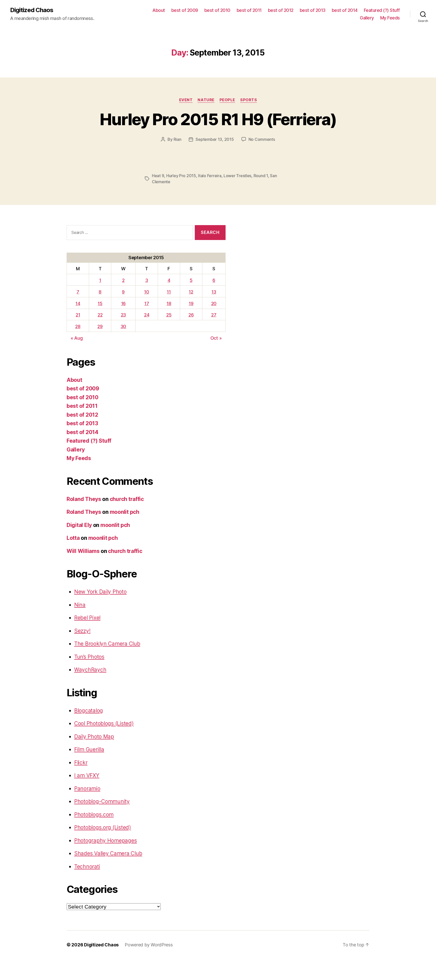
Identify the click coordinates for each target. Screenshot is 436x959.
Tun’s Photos (89, 657)
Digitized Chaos (31, 10)
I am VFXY (86, 775)
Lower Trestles (237, 175)
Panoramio (87, 788)
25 (168, 314)
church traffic (127, 499)
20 (213, 303)
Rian (177, 139)
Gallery (367, 17)
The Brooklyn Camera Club (107, 644)
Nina (80, 605)
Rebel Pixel (87, 618)
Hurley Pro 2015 (181, 175)
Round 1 (261, 175)
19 (191, 303)
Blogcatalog (88, 710)
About (158, 10)
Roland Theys (84, 499)
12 (191, 292)
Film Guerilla (89, 749)
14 (77, 303)
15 (100, 303)
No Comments (262, 139)
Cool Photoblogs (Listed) (104, 723)
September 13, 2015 (215, 139)
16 (123, 303)
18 (169, 303)
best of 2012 (280, 10)
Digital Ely (79, 525)
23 (123, 314)
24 (146, 314)
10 (146, 292)
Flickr (80, 762)
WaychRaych (90, 670)
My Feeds (390, 17)
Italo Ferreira (209, 175)
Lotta (73, 538)
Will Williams (83, 551)
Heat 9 (158, 175)
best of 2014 (345, 10)
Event (186, 100)
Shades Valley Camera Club (108, 853)
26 (191, 314)
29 (99, 326)
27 (213, 314)
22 (100, 314)
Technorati (87, 866)
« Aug (77, 338)
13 (213, 292)
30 (123, 326)
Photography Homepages (105, 840)
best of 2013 (312, 10)
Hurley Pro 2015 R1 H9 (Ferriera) (218, 119)
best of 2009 (184, 10)
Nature (206, 100)
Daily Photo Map (94, 736)
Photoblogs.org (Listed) (102, 827)
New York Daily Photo (100, 592)
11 (169, 292)
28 (77, 326)
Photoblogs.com (94, 814)
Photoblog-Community (102, 801)
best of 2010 (217, 10)
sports (248, 100)
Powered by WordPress (149, 944)
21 (78, 314)
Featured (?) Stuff (382, 10)
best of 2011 (249, 10)
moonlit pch (124, 512)
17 (146, 303)
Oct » (216, 338)
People (227, 100)
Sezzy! (82, 631)
